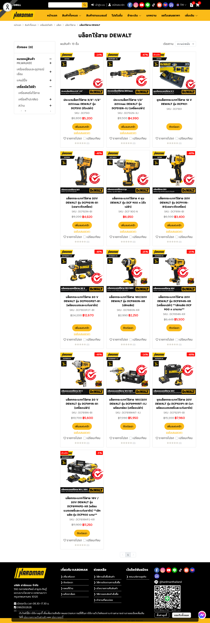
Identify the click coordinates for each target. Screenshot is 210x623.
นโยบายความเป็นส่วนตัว (35, 617)
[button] (67, 4)
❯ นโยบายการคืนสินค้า (106, 588)
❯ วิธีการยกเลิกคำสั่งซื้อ (106, 594)
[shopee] (159, 5)
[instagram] (135, 5)
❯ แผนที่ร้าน (67, 588)
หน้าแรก (17, 25)
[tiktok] (153, 5)
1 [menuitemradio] (128, 554)
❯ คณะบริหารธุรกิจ (136, 577)
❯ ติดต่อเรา (67, 582)
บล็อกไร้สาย (70, 25)
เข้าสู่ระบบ (100, 5)
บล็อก (58, 25)
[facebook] (130, 5)
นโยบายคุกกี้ (57, 617)
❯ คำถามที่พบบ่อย (103, 600)
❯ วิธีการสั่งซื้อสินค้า (104, 577)
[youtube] (141, 5)
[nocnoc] (171, 5)
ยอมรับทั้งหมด (181, 615)
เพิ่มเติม (190, 15)
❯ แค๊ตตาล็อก (68, 594)
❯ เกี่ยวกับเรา (68, 577)
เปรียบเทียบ (93, 138)
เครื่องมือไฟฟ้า (46, 25)
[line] (147, 5)
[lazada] (165, 5)
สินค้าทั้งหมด (30, 25)
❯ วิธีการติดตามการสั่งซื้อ (107, 582)
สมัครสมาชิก (118, 5)
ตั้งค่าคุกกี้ (162, 615)
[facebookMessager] (202, 615)
